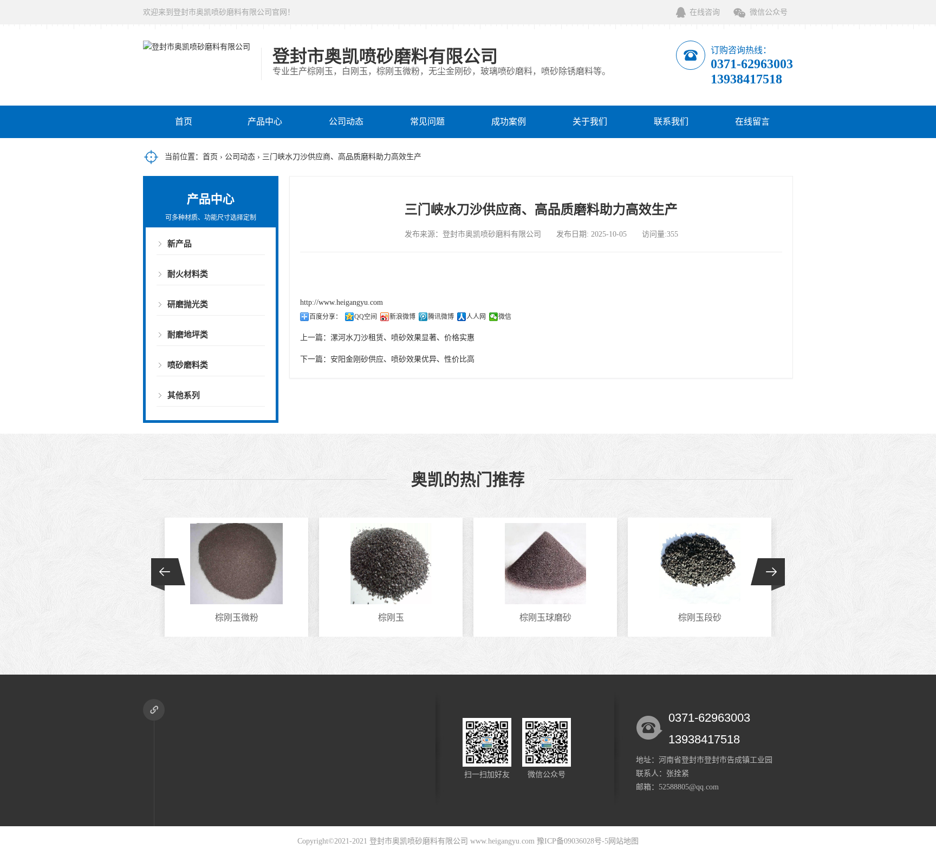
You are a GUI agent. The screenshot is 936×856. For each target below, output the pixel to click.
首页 (183, 121)
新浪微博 (402, 317)
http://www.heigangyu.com (341, 302)
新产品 (179, 243)
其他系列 (183, 395)
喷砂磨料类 (187, 365)
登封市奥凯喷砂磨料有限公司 (418, 841)
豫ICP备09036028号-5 (572, 841)
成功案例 (508, 121)
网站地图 (623, 841)
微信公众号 (769, 12)
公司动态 (346, 121)
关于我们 (590, 121)
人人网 (476, 317)
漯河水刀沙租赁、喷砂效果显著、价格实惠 (402, 338)
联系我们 (671, 121)
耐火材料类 (187, 274)
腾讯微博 (441, 317)
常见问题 (427, 121)
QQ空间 (365, 317)
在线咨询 (705, 12)
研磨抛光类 (187, 304)
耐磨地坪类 (187, 334)
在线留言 (752, 121)
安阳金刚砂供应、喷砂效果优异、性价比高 (402, 359)
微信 (504, 317)
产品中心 (265, 121)
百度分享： (325, 317)
